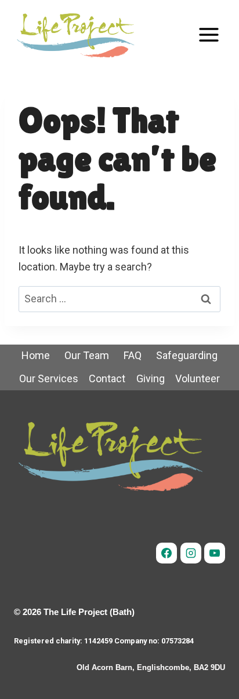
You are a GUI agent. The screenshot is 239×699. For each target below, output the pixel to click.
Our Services (48, 378)
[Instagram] (190, 553)
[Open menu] (208, 34)
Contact (107, 378)
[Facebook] (166, 553)
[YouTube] (214, 553)
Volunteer (197, 378)
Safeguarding (187, 355)
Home (35, 355)
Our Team (86, 355)
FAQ (133, 355)
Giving (150, 378)
